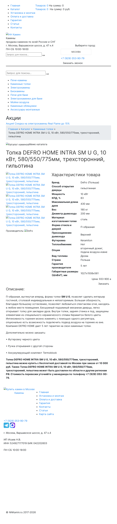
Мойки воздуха (20, 102)
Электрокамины (20, 87)
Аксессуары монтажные (25, 109)
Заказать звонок (73, 63)
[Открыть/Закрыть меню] (10, 3)
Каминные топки (21, 83)
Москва (76, 51)
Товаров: (41, 9)
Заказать (103, 283)
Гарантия (16, 20)
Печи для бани (19, 94)
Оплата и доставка (22, 16)
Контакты (16, 27)
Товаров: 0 (41, 5)
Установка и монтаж (23, 12)
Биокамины (18, 91)
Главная (15, 5)
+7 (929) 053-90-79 (72, 58)
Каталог (15, 9)
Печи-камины (19, 80)
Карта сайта (46, 414)
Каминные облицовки (24, 105)
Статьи (15, 23)
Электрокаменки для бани (26, 98)
